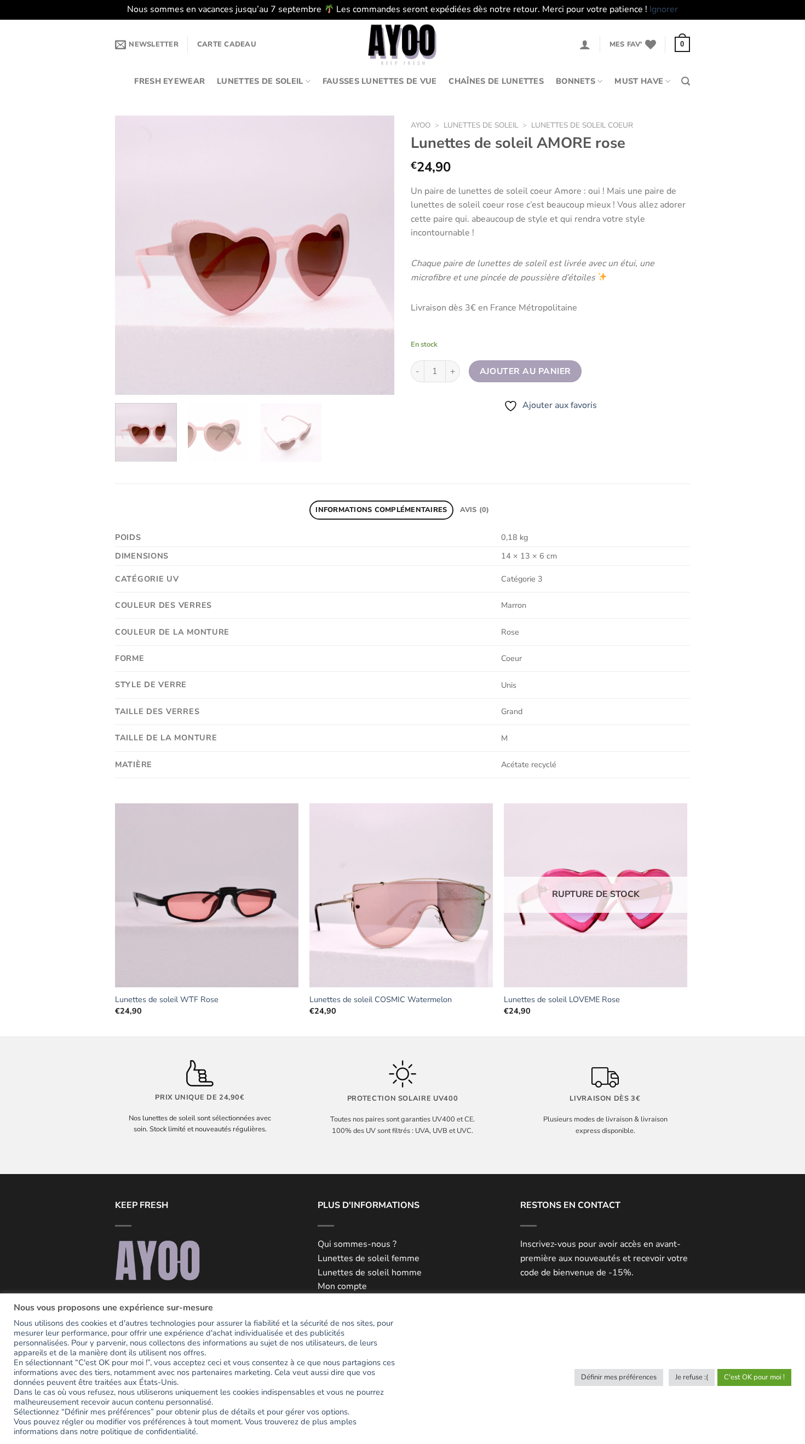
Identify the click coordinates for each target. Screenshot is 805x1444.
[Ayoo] (402, 44)
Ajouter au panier (525, 371)
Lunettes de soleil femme (368, 1258)
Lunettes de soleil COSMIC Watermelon (380, 999)
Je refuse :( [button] (691, 1377)
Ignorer (663, 9)
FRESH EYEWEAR (169, 81)
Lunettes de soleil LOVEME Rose (562, 999)
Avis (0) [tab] (475, 510)
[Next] (375, 255)
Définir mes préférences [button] (619, 1377)
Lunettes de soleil (260, 81)
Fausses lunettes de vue (380, 81)
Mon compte (342, 1286)
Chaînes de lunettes (496, 81)
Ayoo (420, 125)
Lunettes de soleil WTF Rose (167, 999)
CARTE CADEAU (226, 44)
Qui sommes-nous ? (357, 1244)
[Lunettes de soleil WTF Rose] (206, 895)
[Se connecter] (584, 44)
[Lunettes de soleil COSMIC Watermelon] (401, 895)
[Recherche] (685, 81)
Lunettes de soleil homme (370, 1273)
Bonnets (575, 81)
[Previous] (134, 255)
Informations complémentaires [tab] (381, 510)
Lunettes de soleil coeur (582, 125)
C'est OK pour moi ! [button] (754, 1377)
